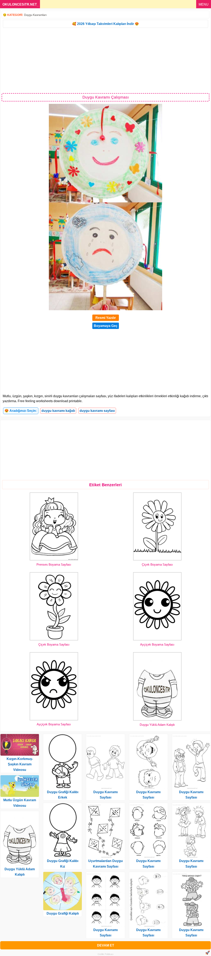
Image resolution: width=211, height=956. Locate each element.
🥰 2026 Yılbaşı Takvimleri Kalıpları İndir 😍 (105, 24)
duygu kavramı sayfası (97, 410)
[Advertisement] (105, 60)
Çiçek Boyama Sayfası (157, 564)
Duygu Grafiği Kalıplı (63, 913)
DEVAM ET (105, 945)
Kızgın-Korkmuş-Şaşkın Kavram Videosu (20, 764)
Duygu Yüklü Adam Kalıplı (157, 724)
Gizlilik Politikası (106, 954)
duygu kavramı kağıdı (58, 410)
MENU (204, 4)
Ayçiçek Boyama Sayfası (157, 644)
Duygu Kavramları (35, 14)
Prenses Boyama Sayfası (53, 564)
